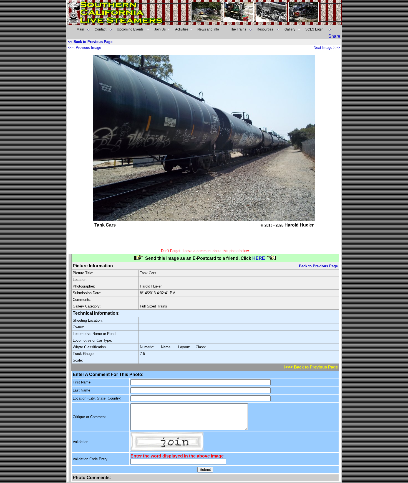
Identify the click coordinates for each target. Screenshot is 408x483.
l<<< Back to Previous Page (311, 367)
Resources (265, 29)
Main (80, 29)
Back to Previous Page (318, 266)
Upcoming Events (130, 29)
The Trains (238, 29)
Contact (100, 29)
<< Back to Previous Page (90, 42)
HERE (258, 258)
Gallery (289, 29)
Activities (181, 29)
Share (334, 36)
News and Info (208, 29)
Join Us (160, 29)
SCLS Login (314, 29)
